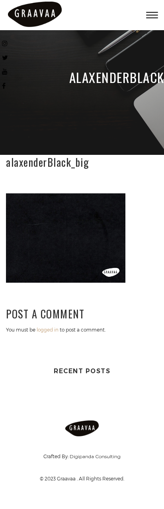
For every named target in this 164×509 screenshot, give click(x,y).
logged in (48, 329)
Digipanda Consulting (95, 456)
